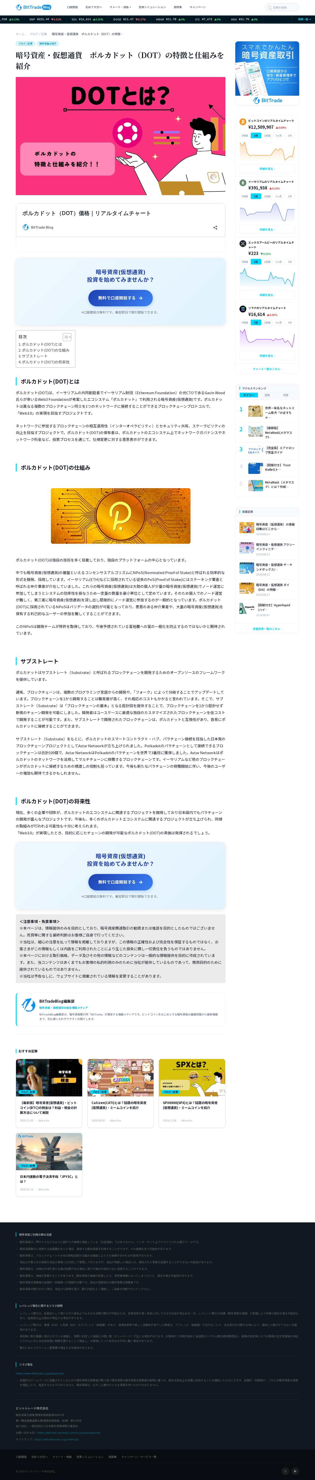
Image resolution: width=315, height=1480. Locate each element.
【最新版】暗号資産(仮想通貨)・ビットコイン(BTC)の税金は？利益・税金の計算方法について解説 (48, 1107)
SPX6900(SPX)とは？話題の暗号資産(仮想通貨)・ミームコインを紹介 (190, 1105)
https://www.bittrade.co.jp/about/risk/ (40, 1373)
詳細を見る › (267, 169)
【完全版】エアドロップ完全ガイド (280, 450)
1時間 (244, 135)
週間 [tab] (267, 395)
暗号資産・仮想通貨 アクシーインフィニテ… (275, 546)
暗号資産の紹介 (48, 43)
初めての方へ (94, 7)
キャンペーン (198, 7)
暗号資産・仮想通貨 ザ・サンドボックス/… (274, 566)
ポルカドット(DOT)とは (42, 344)
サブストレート (35, 355)
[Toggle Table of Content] (64, 337)
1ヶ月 (278, 135)
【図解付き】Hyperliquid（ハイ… (273, 607)
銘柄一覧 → (303, 19)
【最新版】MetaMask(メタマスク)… (278, 432)
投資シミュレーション (152, 7)
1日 (256, 135)
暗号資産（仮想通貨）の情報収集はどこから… (275, 526)
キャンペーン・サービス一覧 (139, 1457)
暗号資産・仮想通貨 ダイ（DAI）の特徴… (272, 587)
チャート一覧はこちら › (267, 369)
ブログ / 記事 (25, 43)
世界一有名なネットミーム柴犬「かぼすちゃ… (280, 412)
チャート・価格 (120, 7)
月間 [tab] (285, 395)
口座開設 (72, 7)
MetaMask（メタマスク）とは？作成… (279, 484)
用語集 (178, 7)
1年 (290, 135)
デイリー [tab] (248, 395)
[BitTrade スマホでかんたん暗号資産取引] (267, 73)
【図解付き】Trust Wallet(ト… (278, 467)
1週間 (267, 135)
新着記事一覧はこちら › (267, 629)
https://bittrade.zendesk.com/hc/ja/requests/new (68, 1432)
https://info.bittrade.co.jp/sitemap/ (57, 1439)
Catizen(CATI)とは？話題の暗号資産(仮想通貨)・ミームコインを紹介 (119, 1105)
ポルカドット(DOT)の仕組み (45, 350)
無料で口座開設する (120, 298)
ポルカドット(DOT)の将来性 (46, 361)
